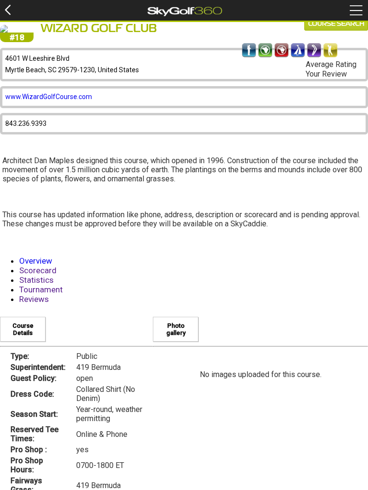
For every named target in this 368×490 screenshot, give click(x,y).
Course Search (336, 24)
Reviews (34, 299)
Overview (35, 261)
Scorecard (38, 270)
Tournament (41, 289)
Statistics (36, 280)
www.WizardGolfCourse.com (48, 96)
